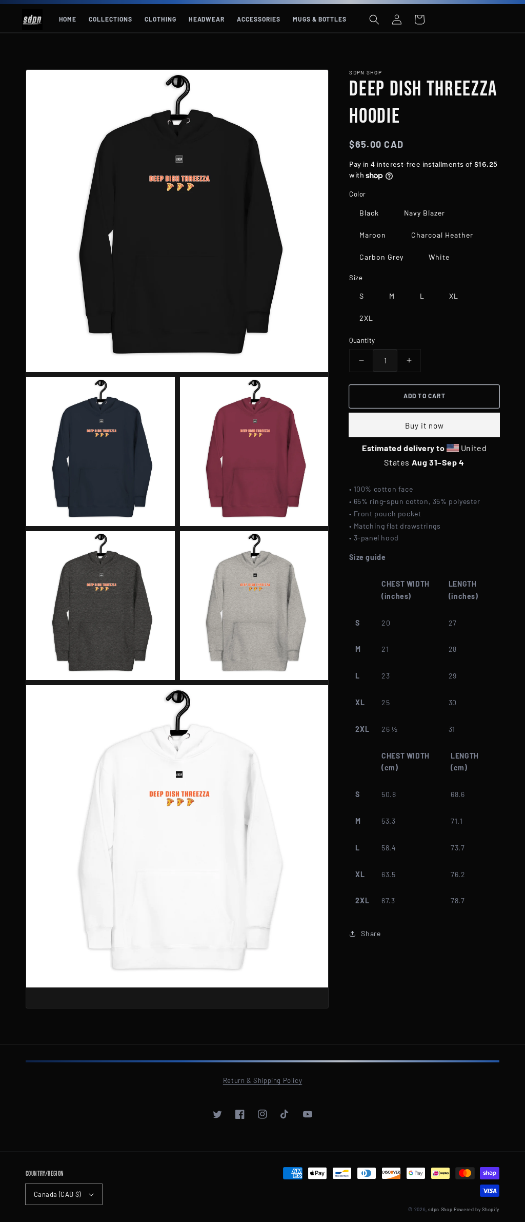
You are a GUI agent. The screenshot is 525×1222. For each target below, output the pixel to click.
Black (369, 212)
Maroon (372, 234)
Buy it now (424, 425)
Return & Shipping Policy (262, 1080)
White (439, 257)
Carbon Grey (381, 257)
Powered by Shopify (476, 1209)
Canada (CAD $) (57, 1194)
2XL (366, 318)
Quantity (362, 340)
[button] (374, 19)
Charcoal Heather (442, 234)
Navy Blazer (424, 212)
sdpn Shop (440, 1209)
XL (453, 296)
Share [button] (370, 933)
